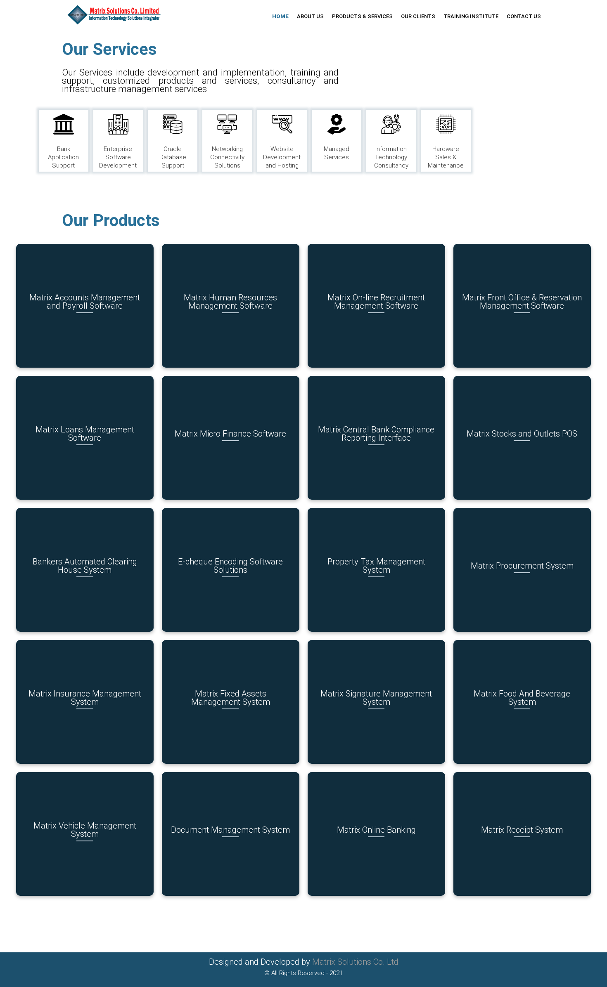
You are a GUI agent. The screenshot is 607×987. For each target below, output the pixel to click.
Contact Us (524, 16)
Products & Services (362, 16)
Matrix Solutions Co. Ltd (355, 962)
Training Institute (470, 16)
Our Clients (418, 16)
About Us (310, 16)
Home (280, 16)
